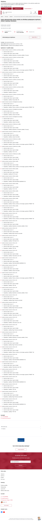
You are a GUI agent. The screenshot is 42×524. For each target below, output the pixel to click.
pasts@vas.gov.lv (5, 498)
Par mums (3, 479)
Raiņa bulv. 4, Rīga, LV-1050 (7, 500)
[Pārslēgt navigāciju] (40, 12)
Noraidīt (6, 8)
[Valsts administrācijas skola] (7, 12)
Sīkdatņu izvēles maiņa (5, 490)
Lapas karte (3, 488)
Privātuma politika (4, 485)
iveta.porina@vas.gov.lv (6, 418)
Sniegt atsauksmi (21, 449)
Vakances (2, 474)
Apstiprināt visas (18, 8)
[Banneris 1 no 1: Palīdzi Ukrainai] (21, 439)
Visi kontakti (6, 505)
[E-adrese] (3, 502)
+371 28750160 (5, 416)
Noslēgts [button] (39, 28)
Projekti (2, 477)
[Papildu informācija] (6, 502)
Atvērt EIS (34, 37)
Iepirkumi (2, 475)
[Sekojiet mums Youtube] (4, 512)
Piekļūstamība (3, 487)
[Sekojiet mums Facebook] (1, 512)
